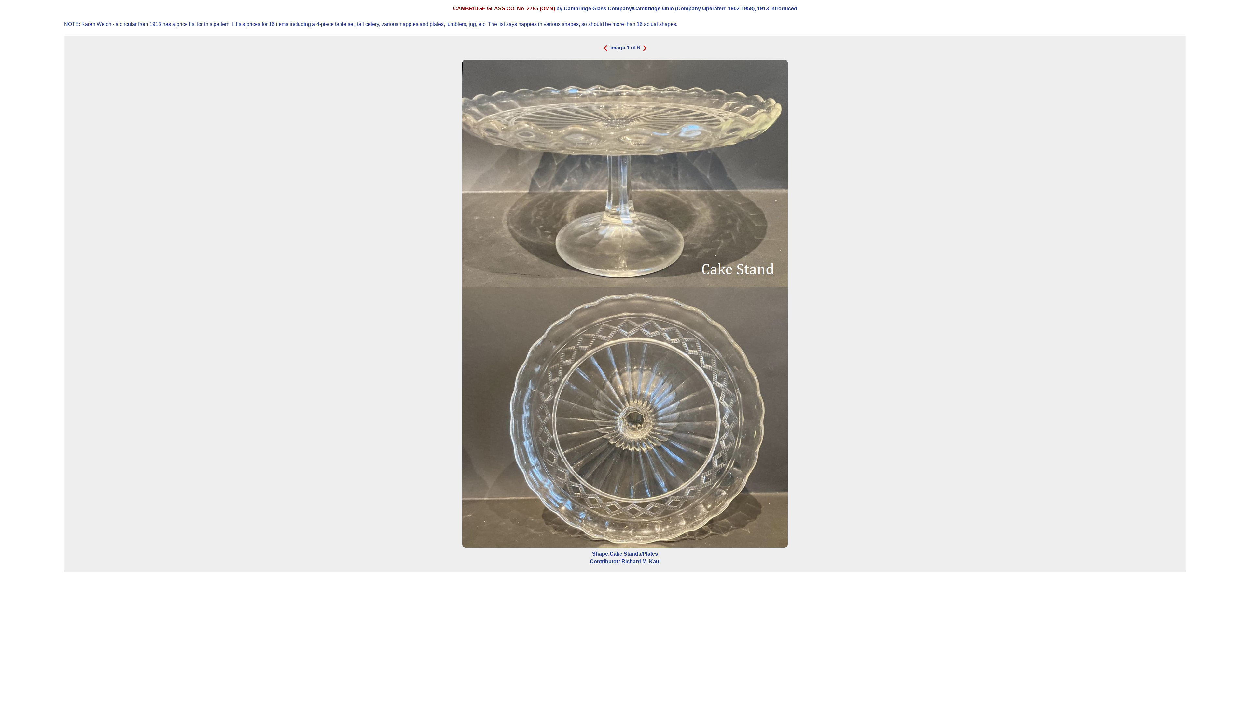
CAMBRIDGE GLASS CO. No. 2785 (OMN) (504, 8)
